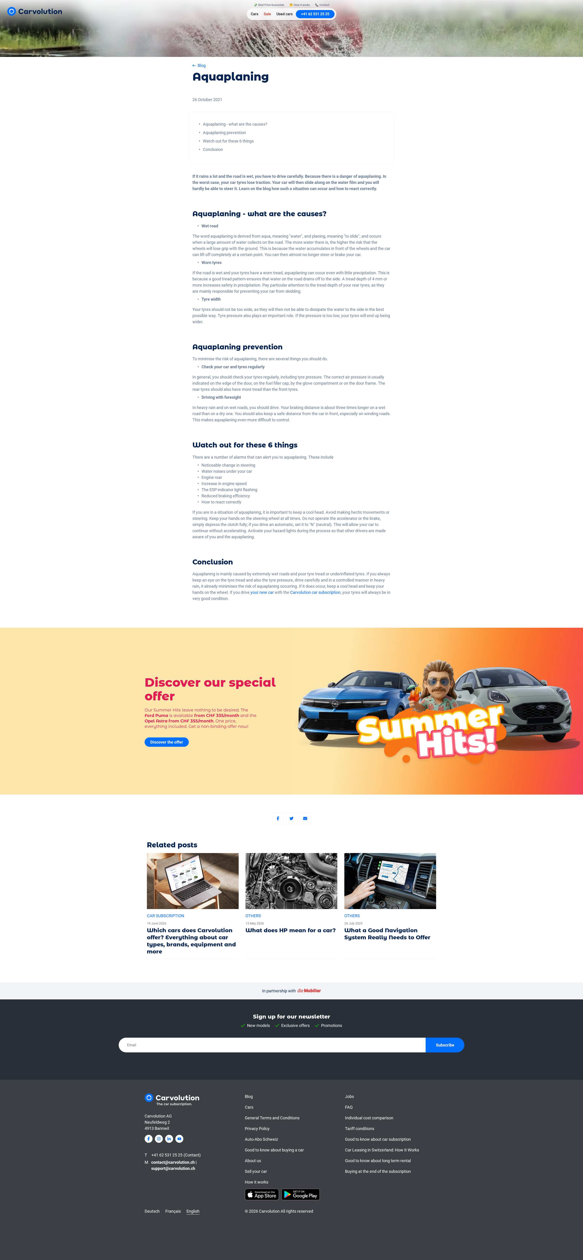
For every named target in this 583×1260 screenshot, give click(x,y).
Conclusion (213, 149)
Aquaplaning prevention (224, 132)
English (193, 1211)
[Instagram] (159, 1139)
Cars (254, 14)
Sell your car (256, 1171)
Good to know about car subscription (378, 1139)
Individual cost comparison (369, 1117)
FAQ (349, 1107)
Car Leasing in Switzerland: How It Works (382, 1150)
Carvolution (300, 592)
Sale (267, 14)
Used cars (284, 14)
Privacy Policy (257, 1128)
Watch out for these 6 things (228, 141)
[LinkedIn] (169, 1139)
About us (253, 1160)
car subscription (326, 592)
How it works (256, 1182)
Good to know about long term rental (378, 1160)
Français (173, 1211)
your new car (262, 592)
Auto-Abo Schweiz (261, 1139)
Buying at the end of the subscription (378, 1171)
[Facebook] (278, 818)
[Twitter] (291, 818)
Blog (249, 1096)
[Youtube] (179, 1139)
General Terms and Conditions (272, 1117)
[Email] (305, 818)
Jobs (349, 1096)
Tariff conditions (359, 1128)
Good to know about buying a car (274, 1150)
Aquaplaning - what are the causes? (235, 124)
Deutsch (152, 1211)
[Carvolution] (34, 11)
